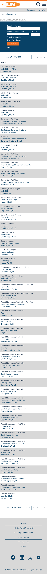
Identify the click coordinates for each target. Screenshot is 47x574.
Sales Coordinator (7, 224)
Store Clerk (5, 136)
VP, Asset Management (9, 84)
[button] (44, 4)
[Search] (38, 4)
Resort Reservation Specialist (12, 276)
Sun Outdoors (23, 542)
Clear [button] (9, 47)
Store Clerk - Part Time (9, 119)
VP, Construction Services (10, 75)
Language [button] (31, 10)
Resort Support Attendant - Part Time (15, 267)
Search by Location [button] (14, 37)
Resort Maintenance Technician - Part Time (17, 285)
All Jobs (23, 523)
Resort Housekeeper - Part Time (13, 424)
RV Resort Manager (8, 250)
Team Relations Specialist (10, 102)
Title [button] (3, 62)
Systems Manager (7, 110)
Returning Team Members (23, 532)
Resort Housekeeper (8, 476)
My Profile (41, 10)
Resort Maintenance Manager (12, 407)
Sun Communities (23, 537)
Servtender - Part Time (9, 154)
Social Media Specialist (9, 145)
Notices (23, 546)
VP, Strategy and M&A (9, 67)
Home (4, 14)
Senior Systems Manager (10, 189)
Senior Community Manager (11, 197)
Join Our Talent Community (23, 528)
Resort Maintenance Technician (12, 311)
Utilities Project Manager (10, 93)
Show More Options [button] (14, 40)
